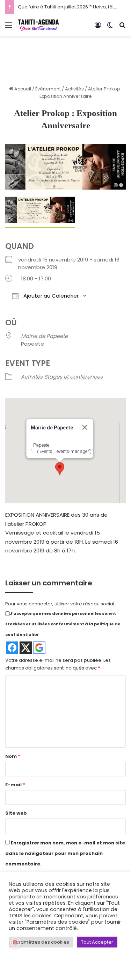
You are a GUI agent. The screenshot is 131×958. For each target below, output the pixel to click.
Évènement (48, 89)
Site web (16, 813)
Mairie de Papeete (44, 336)
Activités (74, 89)
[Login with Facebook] (12, 647)
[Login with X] (26, 647)
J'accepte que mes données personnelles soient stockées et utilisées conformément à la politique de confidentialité (63, 624)
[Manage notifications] (15, 942)
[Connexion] (97, 28)
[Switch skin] (110, 28)
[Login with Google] (39, 647)
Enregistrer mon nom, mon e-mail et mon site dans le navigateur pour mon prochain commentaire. (65, 853)
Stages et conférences (73, 376)
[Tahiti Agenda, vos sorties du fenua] (38, 25)
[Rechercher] (122, 28)
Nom (12, 756)
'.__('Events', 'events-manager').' (61, 451)
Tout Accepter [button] (97, 942)
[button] (59, 468)
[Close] (84, 427)
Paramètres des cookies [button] (41, 942)
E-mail (15, 784)
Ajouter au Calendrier (50, 295)
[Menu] (8, 28)
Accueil (22, 89)
